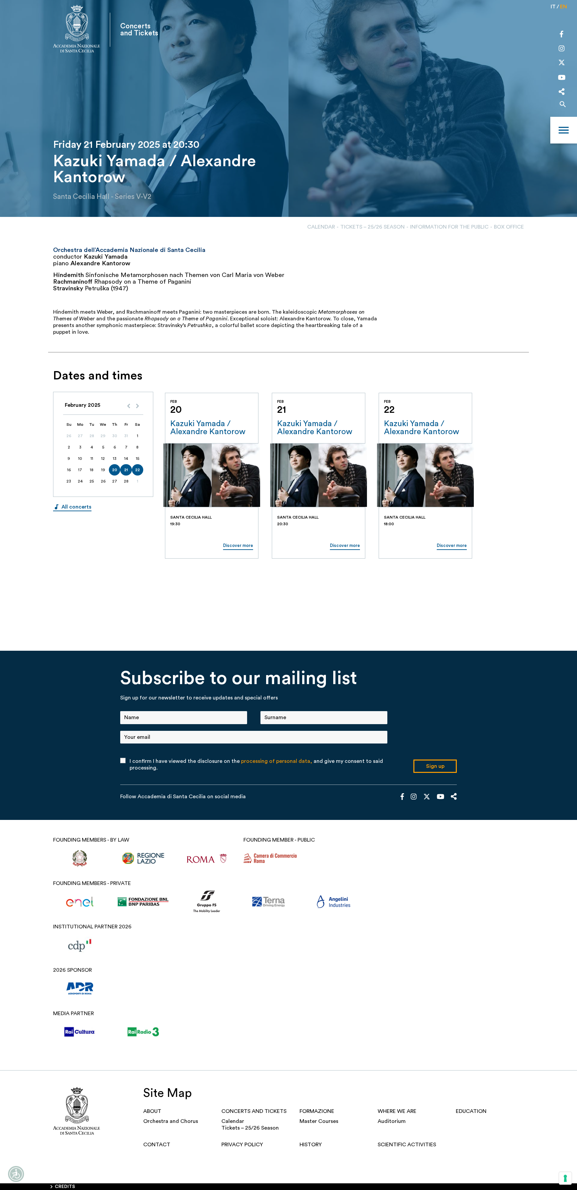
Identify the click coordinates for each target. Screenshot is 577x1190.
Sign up (435, 766)
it (553, 6)
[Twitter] (561, 64)
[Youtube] (562, 78)
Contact (156, 1144)
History (311, 1144)
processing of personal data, (276, 761)
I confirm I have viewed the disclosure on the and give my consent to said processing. (256, 765)
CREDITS (65, 1186)
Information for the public (449, 227)
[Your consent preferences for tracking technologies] (565, 1178)
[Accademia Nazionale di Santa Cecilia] (76, 29)
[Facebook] (561, 35)
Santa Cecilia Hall (81, 196)
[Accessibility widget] (16, 1174)
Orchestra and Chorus (170, 1121)
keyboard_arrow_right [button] (517, 384)
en (563, 6)
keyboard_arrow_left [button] (500, 384)
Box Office (509, 227)
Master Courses (319, 1121)
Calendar (321, 227)
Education (471, 1111)
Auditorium (392, 1121)
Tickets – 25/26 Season (372, 227)
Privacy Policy (242, 1144)
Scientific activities (407, 1144)
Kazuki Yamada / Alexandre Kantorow (207, 428)
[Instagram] (562, 49)
